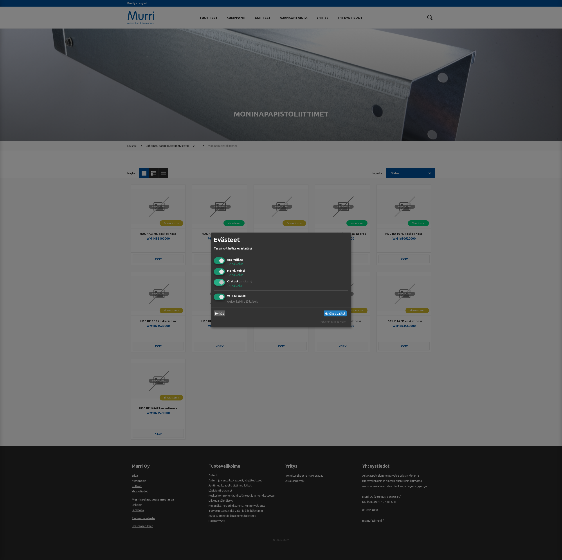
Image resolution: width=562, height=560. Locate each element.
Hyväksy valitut (335, 313)
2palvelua (235, 264)
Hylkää (219, 313)
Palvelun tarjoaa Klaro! (333, 321)
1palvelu (234, 286)
